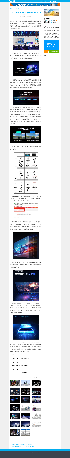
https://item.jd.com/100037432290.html (20, 372)
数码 (36, 1)
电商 (30, 1)
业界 (25, 1)
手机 (41, 1)
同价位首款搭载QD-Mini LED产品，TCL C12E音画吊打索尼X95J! (15, 393)
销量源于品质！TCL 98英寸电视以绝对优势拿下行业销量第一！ (36, 426)
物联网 (46, 1)
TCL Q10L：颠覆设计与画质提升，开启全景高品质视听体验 (15, 385)
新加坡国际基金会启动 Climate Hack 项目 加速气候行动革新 (23, 446)
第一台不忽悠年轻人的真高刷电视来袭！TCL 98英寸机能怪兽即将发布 (36, 410)
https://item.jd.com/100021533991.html (20, 362)
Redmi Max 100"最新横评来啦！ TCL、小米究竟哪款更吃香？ (36, 418)
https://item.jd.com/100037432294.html (20, 369)
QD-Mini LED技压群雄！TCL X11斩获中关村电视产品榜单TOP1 (15, 418)
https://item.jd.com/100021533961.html (20, 358)
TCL (30, 377)
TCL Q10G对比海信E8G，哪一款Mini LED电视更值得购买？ (36, 385)
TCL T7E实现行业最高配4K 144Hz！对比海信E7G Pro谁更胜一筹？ (36, 402)
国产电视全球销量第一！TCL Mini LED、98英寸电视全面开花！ (25, 434)
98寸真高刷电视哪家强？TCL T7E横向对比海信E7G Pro (15, 402)
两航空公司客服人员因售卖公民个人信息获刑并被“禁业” (22, 444)
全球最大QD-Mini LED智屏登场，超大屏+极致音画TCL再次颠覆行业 (15, 426)
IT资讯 (15, 8)
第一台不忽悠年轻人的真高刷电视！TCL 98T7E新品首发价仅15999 (15, 410)
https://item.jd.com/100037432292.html (20, 365)
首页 (20, 1)
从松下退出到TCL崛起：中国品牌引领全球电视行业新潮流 (25, 385)
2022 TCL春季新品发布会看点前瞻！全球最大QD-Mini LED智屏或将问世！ (25, 426)
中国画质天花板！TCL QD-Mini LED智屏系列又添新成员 (25, 410)
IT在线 (11, 8)
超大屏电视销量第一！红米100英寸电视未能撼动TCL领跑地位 (25, 418)
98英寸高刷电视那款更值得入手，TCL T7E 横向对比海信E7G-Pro (36, 393)
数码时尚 (18, 8)
